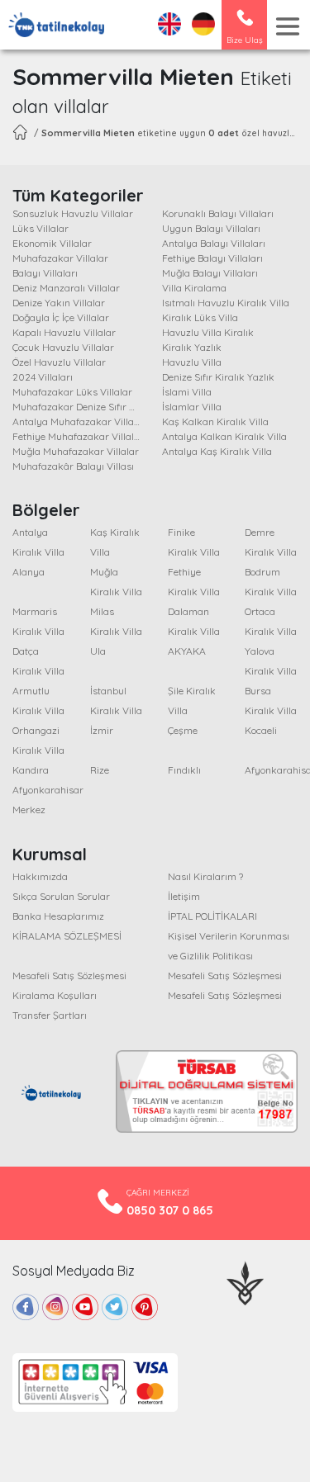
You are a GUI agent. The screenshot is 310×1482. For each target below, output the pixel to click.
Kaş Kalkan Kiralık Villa (215, 421)
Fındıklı (184, 770)
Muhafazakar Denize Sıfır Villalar (86, 406)
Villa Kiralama (194, 288)
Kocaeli (261, 730)
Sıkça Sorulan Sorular (61, 896)
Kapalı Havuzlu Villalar (64, 332)
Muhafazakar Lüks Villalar (72, 392)
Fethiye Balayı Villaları (212, 258)
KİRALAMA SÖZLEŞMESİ (67, 936)
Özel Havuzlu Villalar (59, 362)
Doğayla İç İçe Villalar (60, 317)
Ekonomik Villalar (52, 243)
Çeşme (183, 730)
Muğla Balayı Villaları (210, 273)
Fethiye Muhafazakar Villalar (78, 436)
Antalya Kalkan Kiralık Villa (224, 436)
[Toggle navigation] (288, 26)
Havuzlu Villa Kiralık (208, 332)
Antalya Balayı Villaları (213, 243)
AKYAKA (187, 651)
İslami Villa (187, 392)
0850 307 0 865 (169, 1210)
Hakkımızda (40, 876)
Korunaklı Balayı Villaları (218, 213)
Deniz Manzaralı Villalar (66, 288)
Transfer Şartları (49, 1015)
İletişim (184, 896)
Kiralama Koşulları (54, 995)
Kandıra (30, 770)
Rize (99, 770)
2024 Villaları (42, 377)
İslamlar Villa (192, 406)
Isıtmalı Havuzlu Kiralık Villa (225, 302)
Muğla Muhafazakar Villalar (75, 451)
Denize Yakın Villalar (58, 302)
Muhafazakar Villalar (60, 258)
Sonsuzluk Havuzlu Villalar (72, 213)
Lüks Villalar (40, 228)
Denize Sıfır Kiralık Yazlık (218, 377)
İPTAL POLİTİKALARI (212, 916)
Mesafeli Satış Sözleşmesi (69, 975)
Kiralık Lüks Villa (200, 317)
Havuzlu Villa (192, 362)
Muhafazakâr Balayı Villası (73, 466)
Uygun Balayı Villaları (211, 228)
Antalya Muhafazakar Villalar (79, 421)
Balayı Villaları (45, 273)
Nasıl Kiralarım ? (205, 876)
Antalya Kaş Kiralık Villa (217, 451)
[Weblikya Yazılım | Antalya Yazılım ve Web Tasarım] (245, 1281)
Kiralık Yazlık (192, 347)
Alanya (28, 572)
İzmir (101, 730)
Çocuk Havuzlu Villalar (63, 347)
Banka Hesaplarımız (58, 916)
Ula (98, 651)
